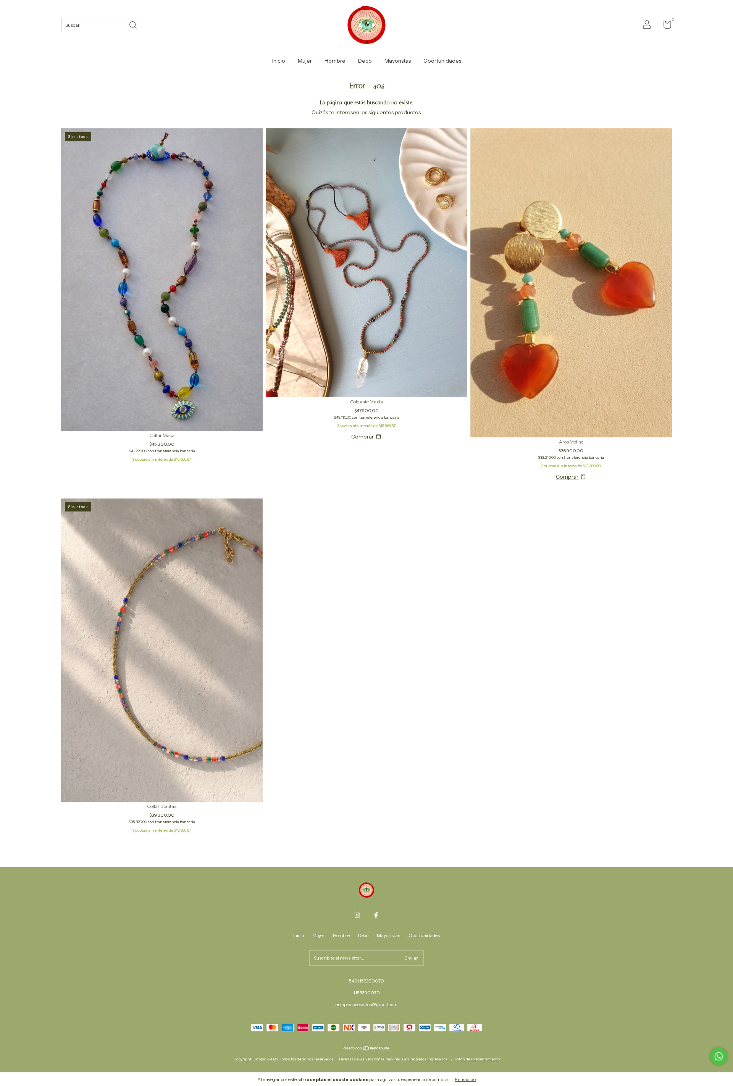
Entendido (465, 1079)
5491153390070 (366, 981)
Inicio (278, 60)
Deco (365, 60)
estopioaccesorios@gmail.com (366, 1004)
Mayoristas (397, 60)
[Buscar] (133, 24)
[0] (664, 26)
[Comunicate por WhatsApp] (718, 1056)
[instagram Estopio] (357, 915)
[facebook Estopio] (376, 915)
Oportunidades (442, 60)
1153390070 (366, 992)
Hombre (335, 60)
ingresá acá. (438, 1059)
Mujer (305, 60)
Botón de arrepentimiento (477, 1059)
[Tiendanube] (367, 1048)
